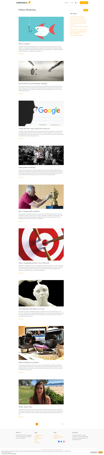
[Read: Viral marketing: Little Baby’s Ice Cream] (41, 293)
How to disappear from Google (76, 35)
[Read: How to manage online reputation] (41, 196)
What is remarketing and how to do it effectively (34, 263)
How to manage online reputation (29, 211)
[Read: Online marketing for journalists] (41, 342)
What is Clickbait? (24, 44)
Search (85, 10)
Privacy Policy (56, 438)
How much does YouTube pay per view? (78, 21)
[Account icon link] (75, 2)
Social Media (37, 442)
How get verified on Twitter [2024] (77, 18)
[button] (68, 2)
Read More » (21, 54)
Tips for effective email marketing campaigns (33, 83)
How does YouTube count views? (77, 16)
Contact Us (56, 435)
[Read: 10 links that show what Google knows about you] (41, 113)
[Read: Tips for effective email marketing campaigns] (41, 71)
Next (63, 424)
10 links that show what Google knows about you (34, 128)
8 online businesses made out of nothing (78, 29)
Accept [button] (100, 452)
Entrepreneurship (38, 435)
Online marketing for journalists (29, 362)
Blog (72, 2)
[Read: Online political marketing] (41, 155)
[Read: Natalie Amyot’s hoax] (41, 391)
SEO (36, 441)
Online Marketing (38, 438)
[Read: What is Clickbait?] (41, 29)
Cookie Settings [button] (94, 452)
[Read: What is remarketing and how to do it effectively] (41, 244)
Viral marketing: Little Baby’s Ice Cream (32, 309)
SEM (36, 439)
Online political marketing (27, 167)
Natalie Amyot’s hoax (25, 407)
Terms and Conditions (58, 436)
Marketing (37, 436)
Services (66, 2)
